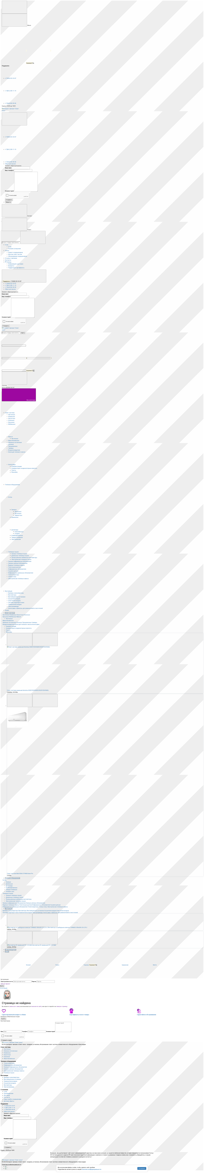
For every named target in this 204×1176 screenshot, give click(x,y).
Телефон (24, 1031)
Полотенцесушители (25, 905)
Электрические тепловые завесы (57, 907)
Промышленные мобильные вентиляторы (19, 899)
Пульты (8, 630)
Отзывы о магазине (11, 258)
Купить (3, 1019)
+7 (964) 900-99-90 (10, 103)
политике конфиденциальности (91, 1169)
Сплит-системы (10, 613)
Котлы (5, 880)
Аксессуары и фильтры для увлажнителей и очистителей (60, 912)
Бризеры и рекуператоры (10, 910)
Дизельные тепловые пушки (14, 897)
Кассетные (20, 615)
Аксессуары (36, 624)
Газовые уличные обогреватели (35, 903)
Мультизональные (8, 620)
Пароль (34, 981)
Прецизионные (26, 622)
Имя (2, 1031)
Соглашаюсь (141, 1168)
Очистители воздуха (63, 910)
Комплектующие (11, 626)
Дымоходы (9, 886)
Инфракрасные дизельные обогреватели (15, 907)
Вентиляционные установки (35, 910)
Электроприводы (37, 912)
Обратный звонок (10, 164)
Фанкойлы (9, 632)
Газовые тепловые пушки (13, 895)
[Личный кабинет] (14, 345)
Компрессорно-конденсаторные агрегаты (19, 628)
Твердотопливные (11, 889)
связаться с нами (14, 1006)
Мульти (19, 617)
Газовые (8, 882)
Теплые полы (43, 907)
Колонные (27, 615)
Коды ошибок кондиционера (12, 1099)
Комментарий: (9, 191)
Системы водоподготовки (11, 912)
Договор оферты (9, 1101)
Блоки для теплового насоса (23, 624)
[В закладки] (45, 639)
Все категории (30, 400)
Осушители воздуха (50, 910)
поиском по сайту (36, 1006)
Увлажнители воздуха (25, 912)
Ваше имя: (8, 168)
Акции (7, 951)
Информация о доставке (15, 264)
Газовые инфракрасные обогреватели (14, 903)
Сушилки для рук (55, 905)
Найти (23, 333)
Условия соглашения (14, 248)
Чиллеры (34, 622)
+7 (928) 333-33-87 (10, 78)
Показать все (10, 891)
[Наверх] (13, 977)
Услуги (7, 250)
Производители (11, 949)
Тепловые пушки (8, 893)
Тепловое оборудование (12, 878)
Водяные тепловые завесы (11, 905)
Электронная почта (7, 981)
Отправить (9, 199)
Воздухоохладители (8, 624)
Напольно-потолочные (9, 622)
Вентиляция (8, 908)
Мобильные (12, 617)
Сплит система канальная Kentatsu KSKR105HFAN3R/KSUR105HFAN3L (28, 690)
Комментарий (50, 1031)
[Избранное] (39, 358)
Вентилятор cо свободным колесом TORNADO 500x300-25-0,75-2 (67, 927)
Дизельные (9, 884)
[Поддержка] (14, 118)
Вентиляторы (22, 910)
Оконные (19, 622)
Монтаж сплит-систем (15, 254)
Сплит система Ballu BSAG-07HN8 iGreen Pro (20, 873)
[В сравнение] (19, 639)
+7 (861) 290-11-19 (10, 91)
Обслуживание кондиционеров (17, 256)
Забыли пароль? (5, 984)
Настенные (6, 615)
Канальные (13, 615)
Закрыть (8, 202)
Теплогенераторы (33, 907)
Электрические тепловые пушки (16, 901)
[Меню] (14, 7)
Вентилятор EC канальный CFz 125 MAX (44, 945)
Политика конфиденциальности (11, 1164)
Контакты (8, 260)
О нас (6, 245)
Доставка (7, 1095)
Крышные (6, 617)
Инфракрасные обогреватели (41, 905)
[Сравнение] (14, 358)
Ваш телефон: (9, 170)
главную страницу (61, 1006)
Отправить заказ (6, 1040)
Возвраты (11, 266)
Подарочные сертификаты (16, 267)
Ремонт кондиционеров (15, 252)
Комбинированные (11, 887)
